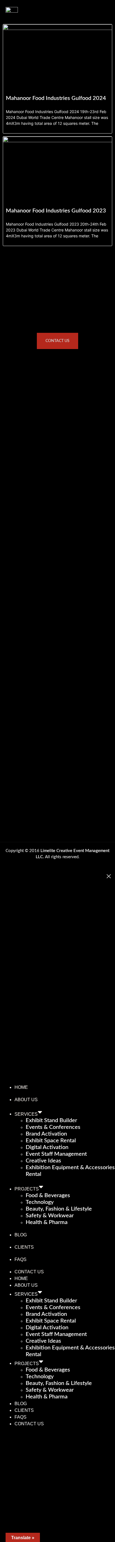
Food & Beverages (48, 1195)
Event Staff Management (56, 1154)
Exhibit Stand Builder (51, 1120)
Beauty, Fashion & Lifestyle (59, 1209)
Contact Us (29, 1271)
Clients (24, 1247)
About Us (26, 1099)
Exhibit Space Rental (51, 1140)
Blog (21, 1234)
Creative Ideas (43, 1161)
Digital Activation (47, 1147)
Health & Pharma (47, 1222)
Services (26, 1114)
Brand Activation (46, 1134)
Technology (40, 1202)
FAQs (21, 1259)
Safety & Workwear (50, 1215)
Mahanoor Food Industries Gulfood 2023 (56, 211)
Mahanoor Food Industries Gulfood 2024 (56, 98)
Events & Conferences (53, 1127)
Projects (27, 1189)
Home (21, 1087)
